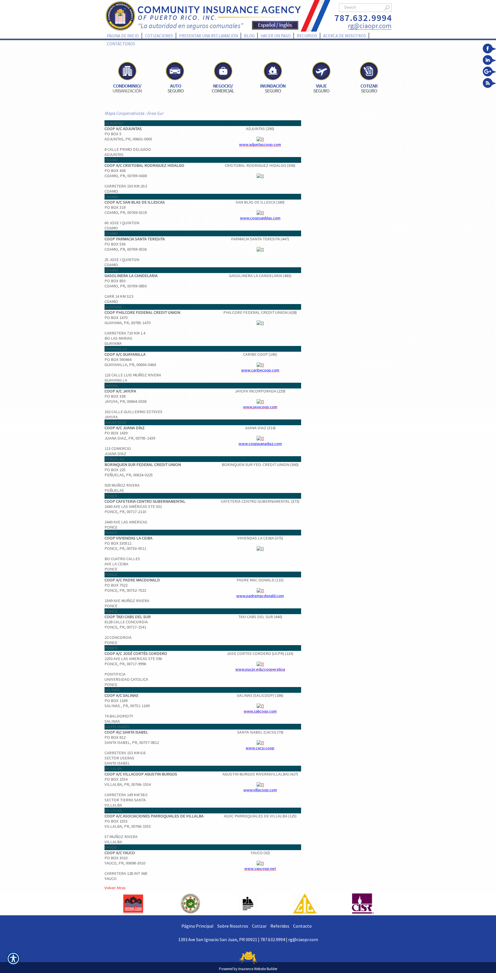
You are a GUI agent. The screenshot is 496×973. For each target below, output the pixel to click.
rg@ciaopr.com (303, 939)
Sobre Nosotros (232, 926)
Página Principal (197, 926)
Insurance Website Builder (257, 968)
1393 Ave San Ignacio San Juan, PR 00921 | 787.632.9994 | (233, 939)
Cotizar (259, 926)
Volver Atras (115, 887)
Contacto (302, 926)
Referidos (279, 926)
